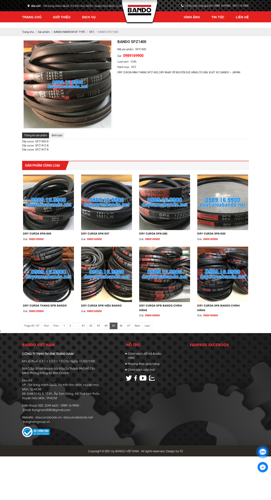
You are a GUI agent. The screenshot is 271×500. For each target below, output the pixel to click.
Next (137, 325)
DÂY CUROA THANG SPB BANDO (45, 305)
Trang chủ (31, 17)
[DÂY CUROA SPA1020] (222, 202)
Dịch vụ (88, 17)
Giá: (119, 55)
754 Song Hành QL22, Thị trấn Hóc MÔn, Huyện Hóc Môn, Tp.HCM (84, 5)
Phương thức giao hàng (143, 363)
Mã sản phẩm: (125, 49)
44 (106, 325)
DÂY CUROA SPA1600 (37, 233)
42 (90, 325)
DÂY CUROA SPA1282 (153, 233)
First (46, 325)
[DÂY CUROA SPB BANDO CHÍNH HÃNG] (164, 274)
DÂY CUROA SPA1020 (211, 233)
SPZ (133, 67)
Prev (56, 325)
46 (121, 325)
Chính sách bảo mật (141, 369)
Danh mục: (123, 67)
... (76, 325)
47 (128, 325)
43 (98, 325)
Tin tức (217, 17)
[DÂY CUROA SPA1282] (164, 202)
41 (83, 325)
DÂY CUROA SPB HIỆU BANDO (101, 305)
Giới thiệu (61, 17)
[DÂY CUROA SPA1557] (106, 202)
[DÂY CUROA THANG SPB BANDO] (48, 274)
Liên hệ (242, 17)
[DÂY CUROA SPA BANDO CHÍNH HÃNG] (222, 274)
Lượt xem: (123, 61)
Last (147, 325)
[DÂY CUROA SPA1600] (48, 202)
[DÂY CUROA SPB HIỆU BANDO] (106, 274)
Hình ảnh (192, 17)
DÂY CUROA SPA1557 (95, 233)
